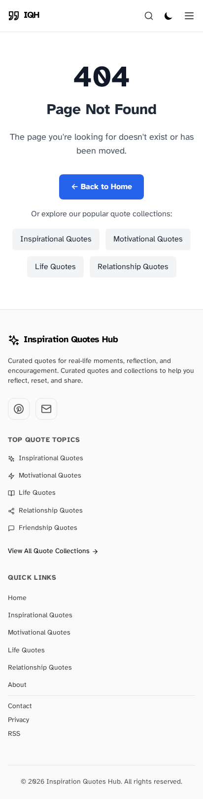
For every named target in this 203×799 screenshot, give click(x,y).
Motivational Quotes (148, 239)
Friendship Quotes (48, 528)
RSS (14, 734)
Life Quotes (55, 267)
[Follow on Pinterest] (19, 409)
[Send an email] (46, 409)
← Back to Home (101, 187)
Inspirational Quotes (56, 239)
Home (17, 598)
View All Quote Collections (49, 551)
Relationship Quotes (133, 267)
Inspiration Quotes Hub (71, 340)
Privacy (18, 720)
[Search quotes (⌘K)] (149, 16)
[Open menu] (189, 16)
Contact (20, 706)
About (17, 685)
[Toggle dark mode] (168, 16)
